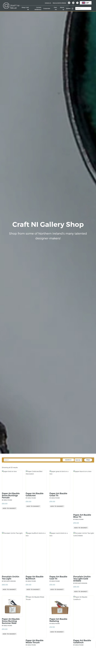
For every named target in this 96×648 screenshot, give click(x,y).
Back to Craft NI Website (59, 2)
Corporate (46, 8)
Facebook (77, 3)
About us (62, 8)
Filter (88, 460)
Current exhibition (38, 8)
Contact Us (48, 2)
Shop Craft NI (25, 8)
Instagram (73, 3)
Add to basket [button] (9, 508)
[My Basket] (72, 8)
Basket (68, 8)
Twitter (69, 3)
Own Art (55, 8)
